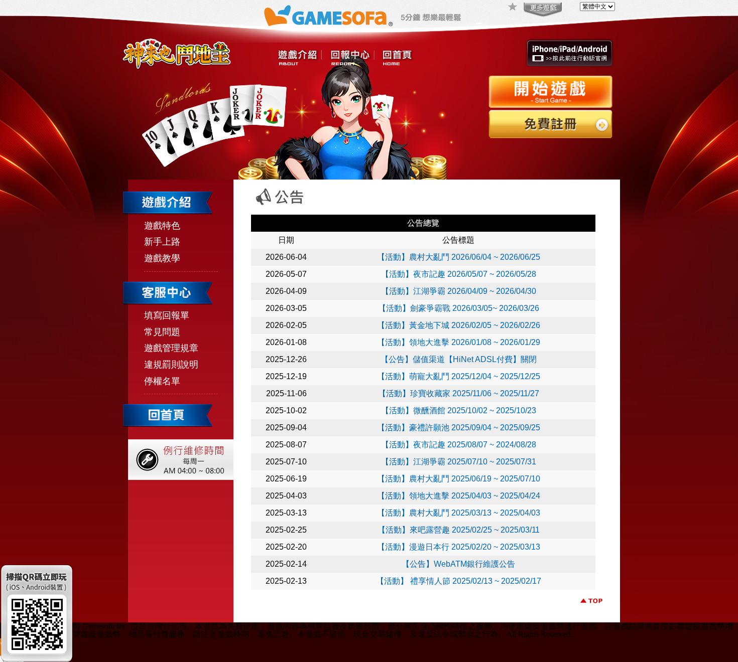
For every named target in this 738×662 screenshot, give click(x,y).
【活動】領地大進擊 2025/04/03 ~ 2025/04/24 (458, 495)
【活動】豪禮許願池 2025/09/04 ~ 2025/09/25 (458, 427)
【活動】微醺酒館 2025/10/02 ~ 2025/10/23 (458, 410)
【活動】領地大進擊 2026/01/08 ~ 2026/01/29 (458, 342)
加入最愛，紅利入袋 (513, 8)
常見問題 (162, 332)
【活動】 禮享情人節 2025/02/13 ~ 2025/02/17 (458, 581)
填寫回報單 (166, 315)
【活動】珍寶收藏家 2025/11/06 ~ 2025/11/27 (458, 393)
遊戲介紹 (299, 58)
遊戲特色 (162, 226)
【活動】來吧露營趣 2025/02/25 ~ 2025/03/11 (459, 530)
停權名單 (162, 381)
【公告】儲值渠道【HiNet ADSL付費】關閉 (459, 359)
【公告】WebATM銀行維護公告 (458, 564)
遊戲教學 (162, 258)
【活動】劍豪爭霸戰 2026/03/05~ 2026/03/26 (458, 308)
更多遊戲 (542, 10)
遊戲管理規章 (171, 348)
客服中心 (352, 58)
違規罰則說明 (171, 365)
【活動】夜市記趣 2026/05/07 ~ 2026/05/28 (458, 274)
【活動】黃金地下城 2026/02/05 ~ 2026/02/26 (458, 325)
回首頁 (397, 58)
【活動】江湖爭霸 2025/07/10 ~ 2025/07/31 (458, 461)
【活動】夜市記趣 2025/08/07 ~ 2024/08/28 (458, 444)
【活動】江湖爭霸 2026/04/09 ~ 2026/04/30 (458, 291)
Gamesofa (328, 16)
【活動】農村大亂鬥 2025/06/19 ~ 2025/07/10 (458, 478)
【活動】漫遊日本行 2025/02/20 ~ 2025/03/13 (458, 547)
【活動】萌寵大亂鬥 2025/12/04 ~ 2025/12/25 (458, 376)
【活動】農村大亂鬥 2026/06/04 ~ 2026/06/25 (458, 257)
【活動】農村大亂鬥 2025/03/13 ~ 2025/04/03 (458, 513)
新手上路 (162, 242)
